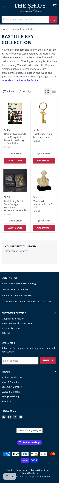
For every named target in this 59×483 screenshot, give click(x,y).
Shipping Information (13, 318)
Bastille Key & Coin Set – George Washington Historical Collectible (15, 205)
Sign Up (48, 360)
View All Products (30, 473)
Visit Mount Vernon (12, 377)
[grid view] (47, 91)
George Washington (12, 396)
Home (5, 29)
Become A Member (12, 386)
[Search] (53, 19)
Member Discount (11, 328)
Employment (21, 470)
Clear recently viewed (16, 251)
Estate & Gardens (11, 391)
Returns (6, 332)
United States (28, 430)
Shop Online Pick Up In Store (17, 323)
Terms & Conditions (40, 470)
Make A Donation (11, 382)
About (9, 470)
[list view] (54, 91)
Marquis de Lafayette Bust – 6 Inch (42, 204)
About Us (6, 401)
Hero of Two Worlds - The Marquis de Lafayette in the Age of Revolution (15, 138)
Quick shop (15, 153)
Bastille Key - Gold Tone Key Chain (43, 135)
